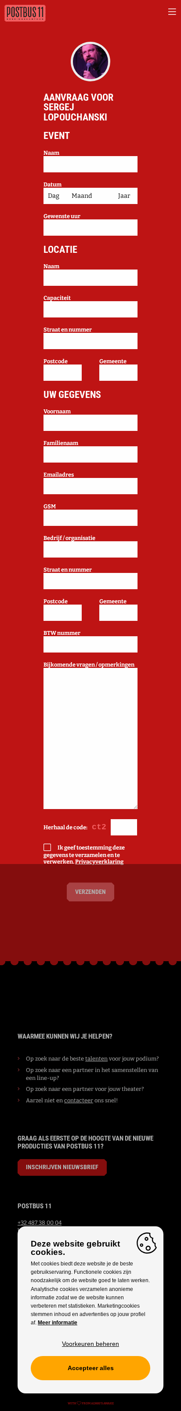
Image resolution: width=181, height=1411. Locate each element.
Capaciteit (57, 298)
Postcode (55, 361)
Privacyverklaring (99, 861)
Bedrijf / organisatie (69, 538)
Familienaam (60, 443)
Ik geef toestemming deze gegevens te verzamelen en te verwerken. (84, 854)
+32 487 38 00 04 (40, 1222)
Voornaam (57, 411)
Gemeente (113, 361)
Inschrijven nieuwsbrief (62, 1167)
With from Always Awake (91, 1403)
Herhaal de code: (65, 827)
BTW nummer (61, 633)
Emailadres (58, 474)
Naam (51, 152)
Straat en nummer (67, 329)
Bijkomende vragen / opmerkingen (88, 664)
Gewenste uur (61, 216)
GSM (49, 506)
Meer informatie (57, 1323)
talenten (96, 1058)
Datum (52, 184)
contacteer (78, 1100)
